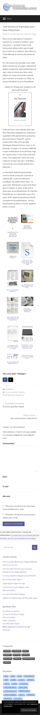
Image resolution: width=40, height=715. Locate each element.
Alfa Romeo (23, 683)
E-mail (6, 486)
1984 (6, 676)
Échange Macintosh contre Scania (27, 227)
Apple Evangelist (10, 691)
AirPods (21, 679)
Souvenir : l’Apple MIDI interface (27, 310)
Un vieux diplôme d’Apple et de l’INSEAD (19, 576)
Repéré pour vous (29, 658)
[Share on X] (10, 380)
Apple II (31, 695)
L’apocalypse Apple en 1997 (14, 583)
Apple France (10, 695)
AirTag (7, 683)
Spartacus (20, 395)
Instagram (20, 627)
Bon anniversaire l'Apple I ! (13, 290)
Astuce (26, 651)
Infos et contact (9, 617)
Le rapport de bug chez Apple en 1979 (13, 347)
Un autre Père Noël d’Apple (14, 594)
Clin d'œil (16, 654)
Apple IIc (8, 698)
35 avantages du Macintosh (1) (13, 362)
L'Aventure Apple (29, 34)
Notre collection (9, 621)
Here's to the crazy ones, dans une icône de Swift (27, 262)
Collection (26, 654)
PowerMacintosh (9, 395)
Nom (5, 477)
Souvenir (7, 662)
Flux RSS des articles (11, 624)
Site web (6, 496)
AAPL (19, 676)
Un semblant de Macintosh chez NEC (27, 286)
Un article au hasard (11, 611)
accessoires (29, 676)
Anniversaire (16, 651)
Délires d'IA (8, 658)
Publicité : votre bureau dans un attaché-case (27, 346)
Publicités (9, 389)
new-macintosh (12, 392)
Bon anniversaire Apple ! (13, 580)
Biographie (8, 654)
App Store (18, 698)
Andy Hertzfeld (10, 687)
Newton (22, 392)
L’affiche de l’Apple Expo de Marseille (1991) (20, 598)
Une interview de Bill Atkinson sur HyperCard (13, 318)
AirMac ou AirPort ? (12, 257)
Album (14, 683)
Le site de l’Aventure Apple (13, 614)
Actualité (7, 651)
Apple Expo (24, 691)
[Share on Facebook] (5, 380)
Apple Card (23, 687)
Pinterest (6, 630)
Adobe (13, 679)
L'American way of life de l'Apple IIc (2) (27, 357)
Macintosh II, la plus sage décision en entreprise (12, 234)
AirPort (30, 679)
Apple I (22, 695)
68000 (12, 676)
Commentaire (9, 443)
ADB (6, 679)
